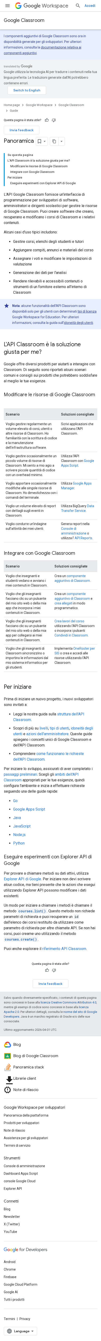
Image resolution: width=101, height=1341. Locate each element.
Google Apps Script (29, 809)
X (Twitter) (12, 1224)
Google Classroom (24, 20)
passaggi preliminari (20, 774)
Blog (7, 1209)
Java (17, 817)
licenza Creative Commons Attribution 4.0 (68, 1002)
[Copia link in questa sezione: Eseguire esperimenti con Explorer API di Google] (24, 864)
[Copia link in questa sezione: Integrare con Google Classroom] (80, 553)
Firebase (10, 1277)
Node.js (19, 834)
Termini (9, 1319)
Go (15, 801)
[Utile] (46, 120)
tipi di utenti (59, 728)
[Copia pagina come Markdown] (54, 141)
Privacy (24, 1319)
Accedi (90, 6)
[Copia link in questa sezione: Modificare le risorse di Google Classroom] (8, 401)
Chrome (10, 1269)
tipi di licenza (87, 311)
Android (10, 1262)
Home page (12, 105)
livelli (43, 728)
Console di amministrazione (24, 1166)
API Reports (83, 538)
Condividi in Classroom (71, 635)
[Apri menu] (7, 5)
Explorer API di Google (22, 879)
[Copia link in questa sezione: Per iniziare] (36, 687)
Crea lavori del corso (69, 621)
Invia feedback (22, 130)
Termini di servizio (17, 1145)
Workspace (55, 6)
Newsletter (12, 1217)
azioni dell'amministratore (47, 734)
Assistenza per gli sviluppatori (26, 1138)
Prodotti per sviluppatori (21, 1123)
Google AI (11, 1292)
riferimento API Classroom (64, 948)
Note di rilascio (14, 1130)
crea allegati (63, 603)
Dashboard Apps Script (21, 1173)
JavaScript (22, 826)
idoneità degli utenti (78, 323)
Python (19, 843)
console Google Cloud (19, 1181)
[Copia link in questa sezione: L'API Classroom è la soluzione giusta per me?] (46, 352)
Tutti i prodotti (14, 1299)
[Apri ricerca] (78, 5)
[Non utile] (53, 120)
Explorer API (13, 1188)
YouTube (10, 1232)
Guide (14, 110)
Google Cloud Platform (20, 1284)
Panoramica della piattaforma (26, 1115)
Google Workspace (39, 105)
